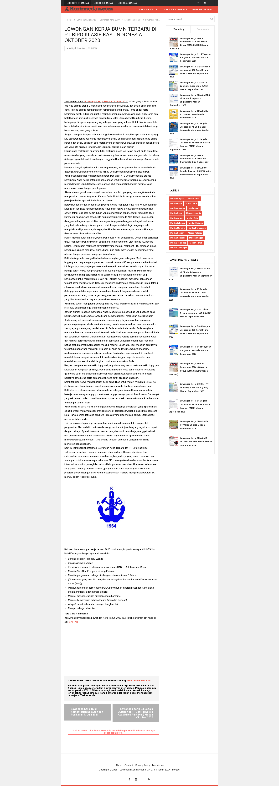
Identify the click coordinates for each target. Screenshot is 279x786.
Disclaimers (158, 765)
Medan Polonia (195, 233)
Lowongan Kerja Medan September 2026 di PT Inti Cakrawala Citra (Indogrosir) (194, 158)
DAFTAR (73, 621)
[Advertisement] (111, 77)
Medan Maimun (196, 223)
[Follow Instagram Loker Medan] (204, 3)
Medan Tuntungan (178, 248)
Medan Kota (192, 218)
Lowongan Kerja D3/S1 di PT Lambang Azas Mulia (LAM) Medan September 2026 (194, 86)
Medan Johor (176, 218)
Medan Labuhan (177, 223)
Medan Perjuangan (197, 228)
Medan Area (193, 198)
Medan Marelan (177, 228)
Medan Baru (191, 203)
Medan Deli (194, 208)
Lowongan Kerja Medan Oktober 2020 (106, 101)
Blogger (176, 769)
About (119, 765)
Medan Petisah (177, 233)
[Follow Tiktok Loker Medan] (211, 3)
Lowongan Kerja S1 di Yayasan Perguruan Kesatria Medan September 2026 (195, 57)
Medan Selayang (177, 238)
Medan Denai (176, 213)
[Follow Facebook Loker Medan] (198, 3)
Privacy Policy (142, 765)
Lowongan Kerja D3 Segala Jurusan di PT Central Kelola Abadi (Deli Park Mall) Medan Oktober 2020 (135, 713)
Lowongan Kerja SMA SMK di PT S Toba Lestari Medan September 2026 (194, 114)
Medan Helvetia (193, 213)
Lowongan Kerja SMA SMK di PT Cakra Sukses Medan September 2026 (194, 425)
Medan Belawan (177, 208)
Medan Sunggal (196, 238)
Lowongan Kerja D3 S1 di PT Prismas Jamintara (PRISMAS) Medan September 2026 (195, 313)
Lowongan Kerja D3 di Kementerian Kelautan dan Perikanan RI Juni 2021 (87, 711)
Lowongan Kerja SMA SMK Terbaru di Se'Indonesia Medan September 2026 (196, 442)
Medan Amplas (177, 198)
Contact (128, 765)
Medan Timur (196, 243)
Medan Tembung (178, 243)
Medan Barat (176, 203)
